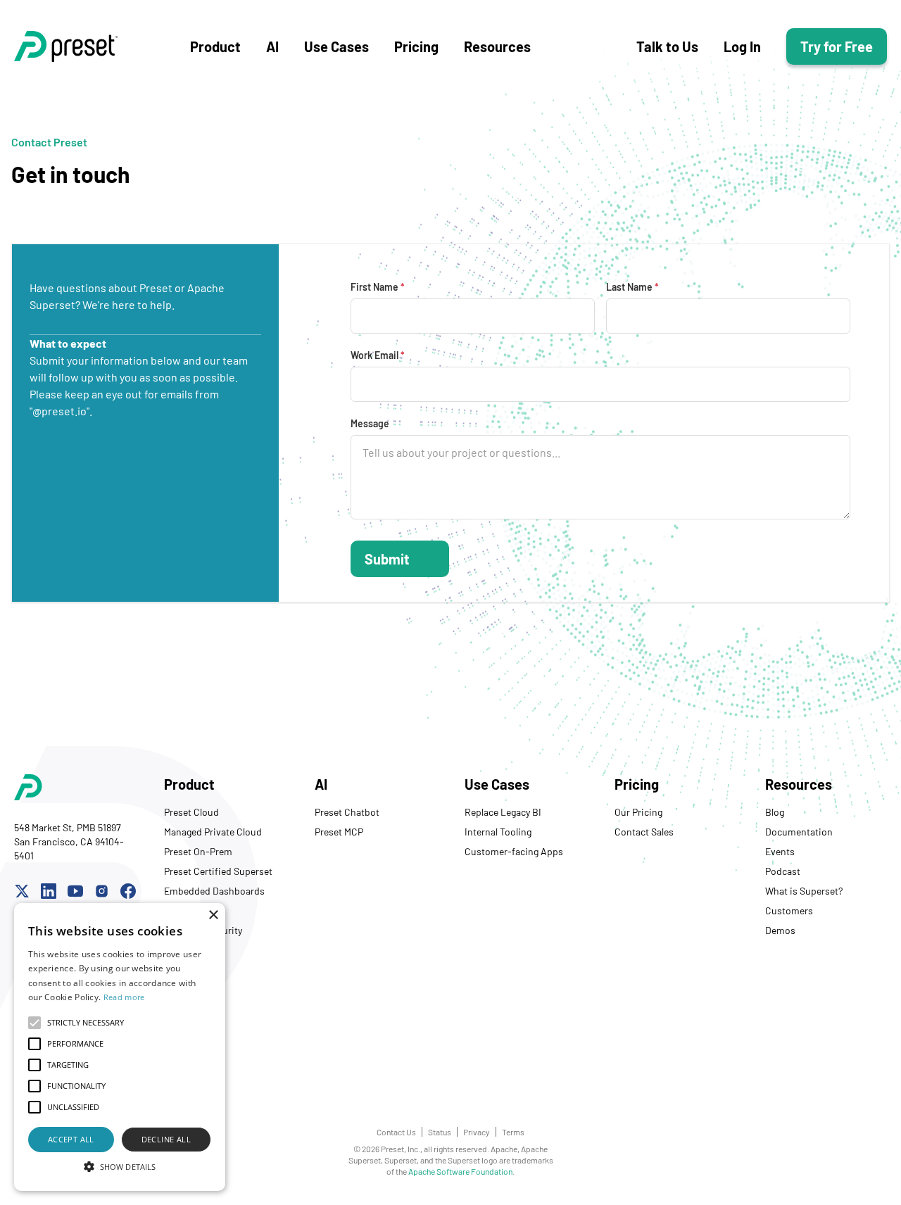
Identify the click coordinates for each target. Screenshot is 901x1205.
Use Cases (336, 46)
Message (370, 423)
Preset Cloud (191, 812)
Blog (774, 812)
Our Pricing (638, 812)
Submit (387, 558)
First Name (378, 287)
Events (780, 851)
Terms (513, 1132)
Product (215, 46)
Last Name (632, 287)
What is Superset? (804, 891)
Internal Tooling (498, 832)
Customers (789, 910)
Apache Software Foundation (460, 1171)
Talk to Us (667, 46)
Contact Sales (644, 832)
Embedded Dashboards (214, 891)
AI (272, 46)
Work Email (378, 355)
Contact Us (396, 1132)
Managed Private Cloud (213, 832)
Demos (780, 930)
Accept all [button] (71, 1139)
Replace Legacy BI (503, 812)
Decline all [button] (166, 1139)
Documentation (799, 832)
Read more (124, 997)
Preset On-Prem (198, 851)
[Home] (102, 46)
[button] (119, 1166)
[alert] (119, 1047)
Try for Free (836, 46)
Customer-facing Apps (514, 851)
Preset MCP (339, 832)
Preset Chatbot (347, 812)
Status (439, 1132)
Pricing (416, 46)
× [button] (213, 915)
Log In (742, 46)
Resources (497, 46)
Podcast (782, 871)
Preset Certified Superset (218, 871)
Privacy (476, 1132)
